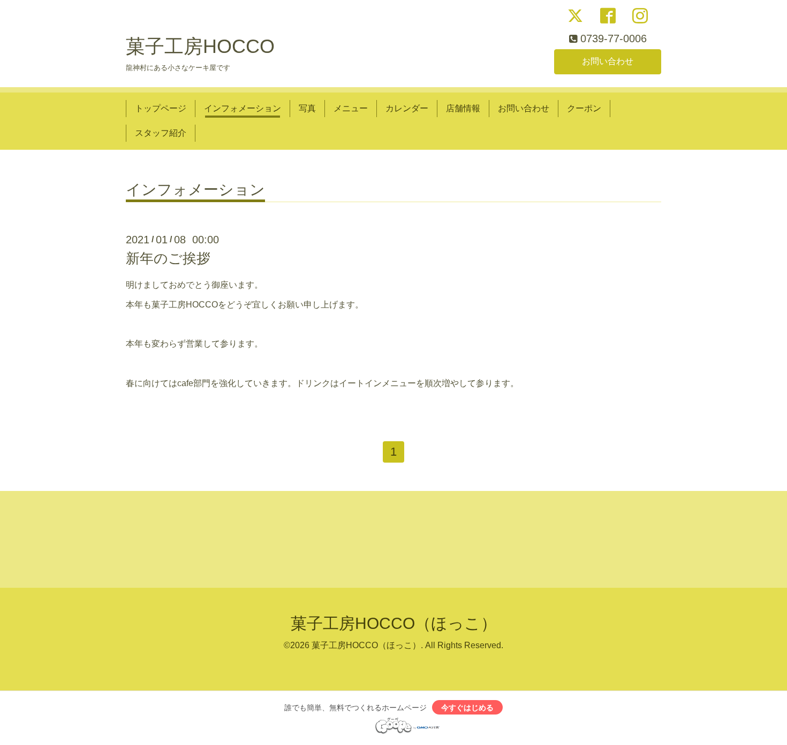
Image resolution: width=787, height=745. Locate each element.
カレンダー (406, 108)
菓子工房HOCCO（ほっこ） (394, 623)
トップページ (160, 108)
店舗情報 (463, 108)
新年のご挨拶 (168, 258)
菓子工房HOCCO (200, 46)
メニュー (351, 108)
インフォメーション (242, 108)
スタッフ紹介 (160, 132)
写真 (307, 108)
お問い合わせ (607, 61)
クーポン (584, 108)
